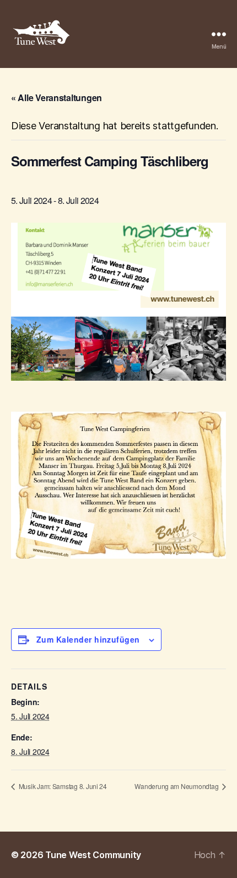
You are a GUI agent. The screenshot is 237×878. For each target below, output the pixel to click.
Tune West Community (93, 854)
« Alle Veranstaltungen (56, 97)
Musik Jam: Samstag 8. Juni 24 (62, 786)
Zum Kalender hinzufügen (88, 639)
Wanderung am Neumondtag (177, 786)
